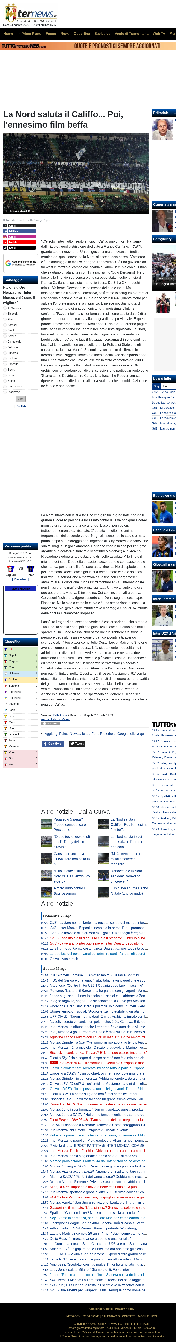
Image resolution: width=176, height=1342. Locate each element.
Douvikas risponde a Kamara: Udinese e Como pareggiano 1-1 (98, 1125)
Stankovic (14, 392)
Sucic (11, 375)
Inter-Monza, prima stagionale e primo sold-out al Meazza (93, 1156)
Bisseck (13, 313)
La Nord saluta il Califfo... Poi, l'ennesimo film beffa (129, 825)
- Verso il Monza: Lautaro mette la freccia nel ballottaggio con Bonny (104, 1280)
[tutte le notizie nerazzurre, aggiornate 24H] (30, 13)
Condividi (54, 743)
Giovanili (160, 564)
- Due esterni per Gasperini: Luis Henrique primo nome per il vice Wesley (109, 1290)
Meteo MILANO (21, 588)
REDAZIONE (91, 1316)
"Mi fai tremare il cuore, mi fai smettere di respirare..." (128, 859)
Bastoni (12, 324)
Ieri (165, 386)
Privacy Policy (124, 1308)
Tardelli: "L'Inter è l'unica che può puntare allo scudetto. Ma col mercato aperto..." (111, 1259)
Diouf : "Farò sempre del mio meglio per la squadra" (104, 1120)
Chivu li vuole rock (64, 959)
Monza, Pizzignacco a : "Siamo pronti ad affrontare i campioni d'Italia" (107, 1171)
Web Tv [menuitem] (159, 34)
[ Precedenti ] (20, 579)
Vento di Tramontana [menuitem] (132, 34)
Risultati (21, 406)
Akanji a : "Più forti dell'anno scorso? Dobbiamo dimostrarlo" (100, 1176)
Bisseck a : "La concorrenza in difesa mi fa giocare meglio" (99, 1104)
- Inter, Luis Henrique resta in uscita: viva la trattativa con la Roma (102, 1285)
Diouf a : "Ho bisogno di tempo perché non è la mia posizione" (100, 1058)
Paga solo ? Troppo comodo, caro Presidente (70, 825)
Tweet (79, 743)
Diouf (11, 330)
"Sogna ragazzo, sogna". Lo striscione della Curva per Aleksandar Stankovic (108, 1001)
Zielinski (13, 347)
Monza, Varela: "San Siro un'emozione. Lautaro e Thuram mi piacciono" (104, 1202)
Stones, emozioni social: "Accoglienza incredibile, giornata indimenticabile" (107, 1011)
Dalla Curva (60, 715)
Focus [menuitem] (51, 34)
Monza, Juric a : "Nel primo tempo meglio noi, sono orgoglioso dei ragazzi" (111, 1114)
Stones (12, 380)
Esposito (13, 364)
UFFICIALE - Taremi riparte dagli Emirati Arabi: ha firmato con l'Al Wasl (103, 1016)
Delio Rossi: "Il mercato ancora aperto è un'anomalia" (90, 1238)
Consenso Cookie (101, 1308)
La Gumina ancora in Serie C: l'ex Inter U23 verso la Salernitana (98, 1244)
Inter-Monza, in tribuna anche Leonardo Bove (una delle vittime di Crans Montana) (112, 1027)
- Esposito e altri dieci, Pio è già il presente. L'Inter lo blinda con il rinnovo (109, 938)
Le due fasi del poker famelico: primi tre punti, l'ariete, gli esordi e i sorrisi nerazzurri (113, 953)
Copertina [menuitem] (82, 34)
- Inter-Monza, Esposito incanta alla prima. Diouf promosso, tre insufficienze (111, 928)
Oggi (156, 386)
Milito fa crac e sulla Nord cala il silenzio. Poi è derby (72, 876)
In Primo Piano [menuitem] (29, 34)
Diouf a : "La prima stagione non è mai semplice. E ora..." (95, 1094)
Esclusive (161, 496)
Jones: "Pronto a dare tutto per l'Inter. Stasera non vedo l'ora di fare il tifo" (105, 1275)
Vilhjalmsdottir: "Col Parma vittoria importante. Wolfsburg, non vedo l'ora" (105, 1228)
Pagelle (159, 530)
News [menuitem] (65, 34)
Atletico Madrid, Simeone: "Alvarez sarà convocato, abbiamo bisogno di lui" (107, 1182)
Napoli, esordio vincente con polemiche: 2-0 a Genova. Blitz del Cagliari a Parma (111, 1022)
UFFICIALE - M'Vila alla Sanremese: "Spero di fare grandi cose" (98, 1254)
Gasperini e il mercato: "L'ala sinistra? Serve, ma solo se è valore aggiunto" (107, 1207)
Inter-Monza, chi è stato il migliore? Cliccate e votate (89, 1130)
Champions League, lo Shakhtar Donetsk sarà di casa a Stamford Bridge (105, 1223)
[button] (21, 399)
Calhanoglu (14, 341)
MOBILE (143, 1316)
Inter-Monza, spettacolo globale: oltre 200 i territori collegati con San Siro (105, 1192)
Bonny (11, 369)
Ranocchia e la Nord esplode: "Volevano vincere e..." (126, 876)
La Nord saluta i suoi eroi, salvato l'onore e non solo (127, 842)
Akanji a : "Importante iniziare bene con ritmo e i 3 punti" (95, 1187)
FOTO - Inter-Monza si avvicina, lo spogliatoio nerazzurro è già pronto (102, 1197)
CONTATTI (129, 1316)
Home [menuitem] (8, 34)
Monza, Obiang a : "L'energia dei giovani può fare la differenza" (102, 1166)
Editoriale (161, 113)
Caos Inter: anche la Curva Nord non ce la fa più (72, 859)
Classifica (12, 642)
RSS (154, 1316)
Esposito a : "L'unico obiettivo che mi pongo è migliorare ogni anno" (106, 1073)
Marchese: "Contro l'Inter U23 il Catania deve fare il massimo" (96, 985)
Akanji (11, 319)
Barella (12, 336)
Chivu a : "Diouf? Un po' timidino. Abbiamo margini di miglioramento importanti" (112, 1083)
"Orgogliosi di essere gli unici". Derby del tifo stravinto (72, 842)
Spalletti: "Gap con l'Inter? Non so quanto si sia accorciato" (94, 1213)
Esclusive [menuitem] (102, 34)
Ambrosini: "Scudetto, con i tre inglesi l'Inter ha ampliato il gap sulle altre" (105, 1264)
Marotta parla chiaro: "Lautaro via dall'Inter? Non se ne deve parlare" (101, 1161)
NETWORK (73, 1316)
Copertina (161, 204)
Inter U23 (160, 633)
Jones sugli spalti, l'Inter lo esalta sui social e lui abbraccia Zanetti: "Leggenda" (109, 996)
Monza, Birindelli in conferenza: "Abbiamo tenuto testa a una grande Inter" (106, 1078)
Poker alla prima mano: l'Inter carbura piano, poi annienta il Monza (100, 1135)
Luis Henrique (16, 386)
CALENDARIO (111, 1316)
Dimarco (13, 352)
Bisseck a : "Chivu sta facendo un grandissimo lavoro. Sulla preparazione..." (110, 1099)
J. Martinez (14, 308)
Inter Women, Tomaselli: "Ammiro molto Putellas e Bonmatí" (95, 975)
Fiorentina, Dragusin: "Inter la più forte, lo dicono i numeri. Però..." (99, 1006)
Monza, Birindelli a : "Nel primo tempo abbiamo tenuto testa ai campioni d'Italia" (113, 1042)
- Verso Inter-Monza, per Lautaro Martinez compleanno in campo (102, 1218)
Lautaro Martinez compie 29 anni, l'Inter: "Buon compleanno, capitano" (103, 1233)
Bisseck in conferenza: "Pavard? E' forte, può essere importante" (98, 1052)
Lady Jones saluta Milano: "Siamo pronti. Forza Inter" (90, 1269)
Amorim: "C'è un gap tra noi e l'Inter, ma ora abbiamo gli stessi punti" (101, 1249)
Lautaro (12, 358)
